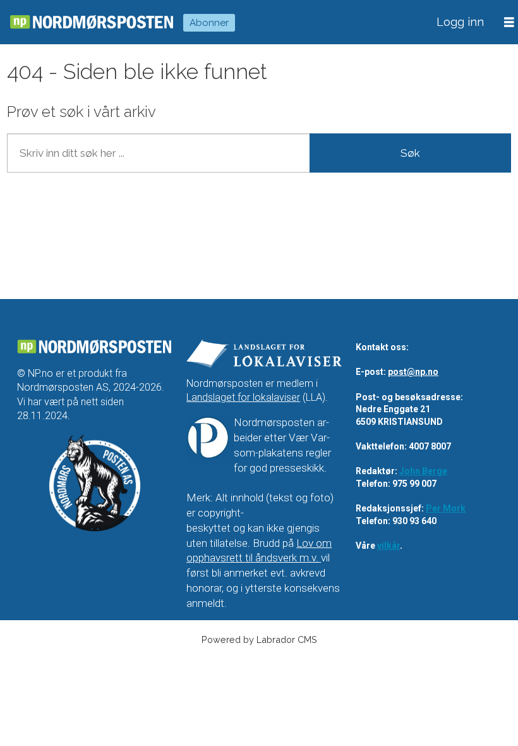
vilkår (388, 546)
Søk (410, 153)
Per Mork (446, 508)
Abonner (209, 22)
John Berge (423, 471)
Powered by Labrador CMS (259, 639)
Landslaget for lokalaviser (243, 397)
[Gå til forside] (91, 22)
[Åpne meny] (509, 22)
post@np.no (413, 372)
